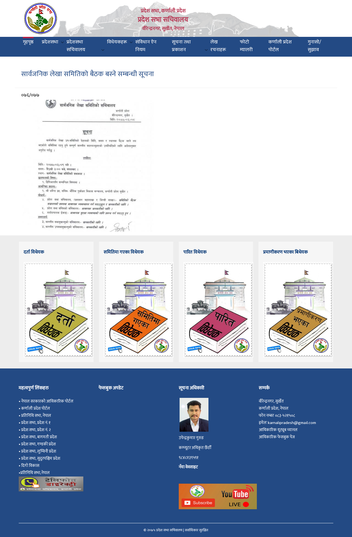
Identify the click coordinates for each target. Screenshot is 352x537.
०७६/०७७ (30, 95)
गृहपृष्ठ (28, 42)
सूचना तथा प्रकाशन (181, 46)
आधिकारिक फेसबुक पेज (277, 437)
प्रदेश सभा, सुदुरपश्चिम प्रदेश (41, 458)
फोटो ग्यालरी (246, 46)
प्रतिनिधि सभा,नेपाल (35, 472)
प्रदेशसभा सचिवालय (76, 46)
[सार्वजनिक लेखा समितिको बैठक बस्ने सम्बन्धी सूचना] (88, 165)
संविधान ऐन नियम (145, 46)
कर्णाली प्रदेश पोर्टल (280, 46)
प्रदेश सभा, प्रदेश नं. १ (36, 422)
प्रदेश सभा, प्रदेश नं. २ (37, 429)
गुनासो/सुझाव (314, 46)
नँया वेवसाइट (188, 467)
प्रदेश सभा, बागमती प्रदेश (40, 437)
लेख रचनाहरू (218, 46)
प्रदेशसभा (50, 42)
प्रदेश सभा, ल (30, 451)
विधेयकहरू (117, 42)
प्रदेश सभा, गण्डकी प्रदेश (39, 444)
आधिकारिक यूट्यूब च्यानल (278, 429)
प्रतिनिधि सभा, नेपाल (36, 415)
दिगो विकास (30, 465)
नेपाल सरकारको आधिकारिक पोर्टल (47, 401)
